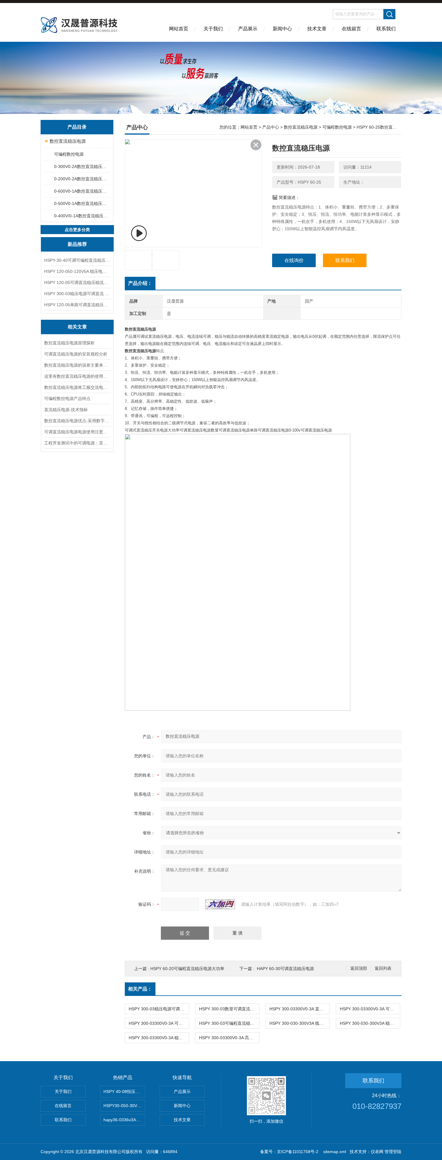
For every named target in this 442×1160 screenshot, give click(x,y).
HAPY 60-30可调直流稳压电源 (285, 968)
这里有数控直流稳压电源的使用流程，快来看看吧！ (77, 376)
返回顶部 (358, 968)
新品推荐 (77, 244)
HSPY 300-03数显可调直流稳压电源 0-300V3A (229, 1008)
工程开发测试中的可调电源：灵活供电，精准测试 (77, 443)
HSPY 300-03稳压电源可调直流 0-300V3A (77, 293)
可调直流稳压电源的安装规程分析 (75, 354)
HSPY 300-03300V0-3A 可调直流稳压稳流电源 (370, 1008)
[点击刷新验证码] (220, 904)
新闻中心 (282, 28)
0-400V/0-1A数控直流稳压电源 (82, 215)
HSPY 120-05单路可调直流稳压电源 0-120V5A (77, 304)
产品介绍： (140, 283)
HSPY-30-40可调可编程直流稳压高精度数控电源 (77, 260)
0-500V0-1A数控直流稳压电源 (82, 203)
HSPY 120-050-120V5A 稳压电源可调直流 (77, 271)
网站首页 (178, 28)
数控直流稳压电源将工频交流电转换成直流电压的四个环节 (77, 387)
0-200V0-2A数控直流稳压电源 (82, 178)
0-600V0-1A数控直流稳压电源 (82, 191)
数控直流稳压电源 (68, 141)
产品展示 (247, 28)
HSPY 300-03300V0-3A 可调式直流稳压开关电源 (159, 1023)
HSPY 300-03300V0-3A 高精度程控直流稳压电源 (229, 1037)
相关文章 (77, 326)
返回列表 (383, 968)
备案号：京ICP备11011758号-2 (290, 1151)
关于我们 (213, 28)
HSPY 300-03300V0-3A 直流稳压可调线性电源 (299, 1008)
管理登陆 (393, 1151)
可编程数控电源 (69, 154)
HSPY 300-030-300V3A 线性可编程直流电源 (299, 1023)
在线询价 (294, 260)
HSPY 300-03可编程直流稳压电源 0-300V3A (229, 1023)
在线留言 (351, 28)
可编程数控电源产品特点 (67, 398)
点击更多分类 (77, 229)
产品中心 (270, 127)
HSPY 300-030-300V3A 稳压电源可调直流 (370, 1023)
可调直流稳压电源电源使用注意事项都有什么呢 (77, 431)
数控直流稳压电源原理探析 (69, 342)
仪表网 (377, 1151)
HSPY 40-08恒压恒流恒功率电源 (124, 1091)
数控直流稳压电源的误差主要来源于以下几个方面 (77, 365)
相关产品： (140, 988)
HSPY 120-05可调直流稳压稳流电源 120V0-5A (77, 282)
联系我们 (386, 28)
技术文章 (317, 28)
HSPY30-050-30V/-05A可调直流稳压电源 (124, 1105)
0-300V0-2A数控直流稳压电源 (82, 166)
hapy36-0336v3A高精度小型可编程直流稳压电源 (124, 1119)
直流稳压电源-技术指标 (66, 409)
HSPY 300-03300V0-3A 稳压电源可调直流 (159, 1037)
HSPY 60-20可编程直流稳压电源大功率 (187, 968)
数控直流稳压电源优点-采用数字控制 (77, 420)
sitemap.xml (334, 1151)
